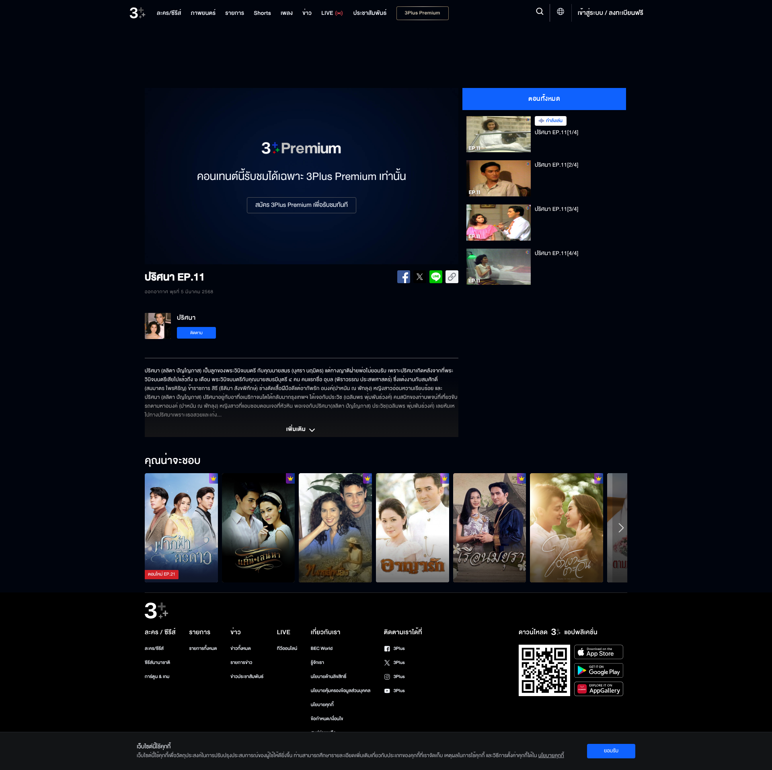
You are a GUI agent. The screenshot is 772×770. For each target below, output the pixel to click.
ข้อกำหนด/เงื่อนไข (327, 719)
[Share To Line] (435, 276)
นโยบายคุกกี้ (322, 705)
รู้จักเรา (317, 662)
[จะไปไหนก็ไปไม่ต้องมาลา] (258, 527)
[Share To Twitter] (419, 276)
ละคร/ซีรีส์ (154, 648)
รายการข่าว (241, 662)
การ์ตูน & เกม (157, 676)
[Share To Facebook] (403, 276)
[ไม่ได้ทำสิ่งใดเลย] (489, 527)
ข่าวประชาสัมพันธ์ (246, 676)
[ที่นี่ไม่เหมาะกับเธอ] (335, 527)
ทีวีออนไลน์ (287, 648)
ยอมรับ (611, 751)
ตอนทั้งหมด (544, 99)
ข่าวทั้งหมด (240, 648)
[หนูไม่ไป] (181, 527)
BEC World (322, 648)
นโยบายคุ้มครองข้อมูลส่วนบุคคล (341, 690)
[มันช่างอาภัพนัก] (412, 527)
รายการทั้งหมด (203, 648)
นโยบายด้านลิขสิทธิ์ (329, 676)
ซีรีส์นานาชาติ (157, 662)
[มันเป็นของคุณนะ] (566, 527)
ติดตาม (196, 332)
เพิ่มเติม (296, 429)
